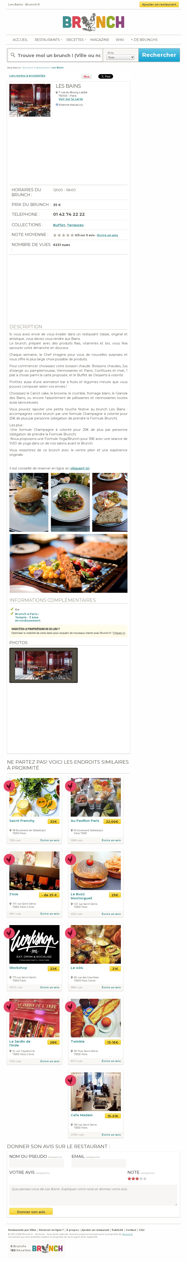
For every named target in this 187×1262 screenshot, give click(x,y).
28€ (53, 1042)
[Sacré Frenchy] (34, 797)
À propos (72, 1230)
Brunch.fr (127, 1234)
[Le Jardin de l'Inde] (34, 1017)
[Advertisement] (68, 153)
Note (141, 1172)
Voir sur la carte (71, 99)
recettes (74, 40)
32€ (53, 822)
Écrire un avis (50, 840)
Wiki (120, 40)
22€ (53, 969)
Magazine (99, 40)
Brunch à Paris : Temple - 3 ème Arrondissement (27, 617)
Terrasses (75, 225)
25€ (115, 895)
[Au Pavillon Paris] (96, 797)
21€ (115, 969)
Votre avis (29, 1172)
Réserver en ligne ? (51, 1230)
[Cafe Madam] (96, 1091)
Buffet (59, 225)
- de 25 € (49, 895)
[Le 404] (96, 944)
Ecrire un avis (107, 235)
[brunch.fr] (93, 22)
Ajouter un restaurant (159, 4)
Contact (131, 1230)
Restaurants (47, 40)
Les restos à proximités (27, 75)
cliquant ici (79, 468)
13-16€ (112, 1042)
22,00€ (112, 822)
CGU (141, 1230)
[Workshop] (34, 944)
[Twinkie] (96, 1017)
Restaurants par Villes (22, 1230)
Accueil (20, 40)
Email (86, 1156)
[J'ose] (34, 870)
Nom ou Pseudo (35, 1156)
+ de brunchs (144, 40)
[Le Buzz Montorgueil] (96, 870)
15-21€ (112, 1116)
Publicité (117, 1230)
